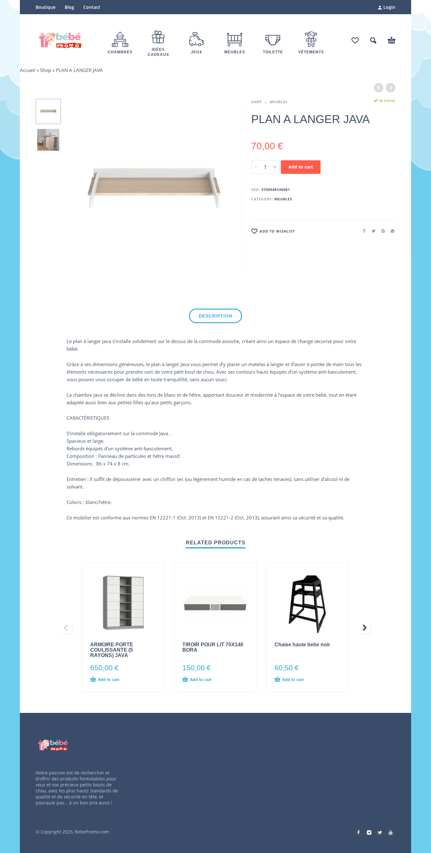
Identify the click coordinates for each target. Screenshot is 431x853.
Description (215, 315)
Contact (91, 7)
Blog (69, 7)
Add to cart (300, 167)
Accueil (27, 70)
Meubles (278, 101)
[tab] (215, 317)
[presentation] (80, 186)
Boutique (46, 7)
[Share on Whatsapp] (390, 230)
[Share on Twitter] (371, 230)
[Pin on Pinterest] (381, 230)
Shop (45, 70)
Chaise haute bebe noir (302, 644)
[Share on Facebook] (362, 230)
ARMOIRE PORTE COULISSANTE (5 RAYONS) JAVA (111, 650)
